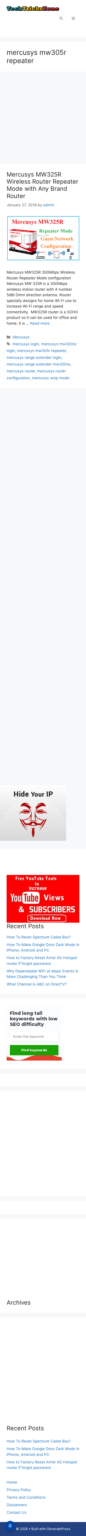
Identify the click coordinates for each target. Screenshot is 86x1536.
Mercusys (21, 337)
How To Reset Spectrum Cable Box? (39, 937)
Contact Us (16, 1512)
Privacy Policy (19, 1490)
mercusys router (21, 371)
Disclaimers (17, 1505)
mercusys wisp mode (50, 378)
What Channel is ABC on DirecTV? (37, 984)
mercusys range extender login (34, 357)
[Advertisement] (43, 119)
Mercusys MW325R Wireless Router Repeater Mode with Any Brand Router (42, 185)
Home (12, 1482)
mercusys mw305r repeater (41, 350)
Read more (40, 323)
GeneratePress (58, 1529)
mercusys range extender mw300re (38, 364)
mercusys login (26, 344)
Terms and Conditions (26, 1497)
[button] (61, 18)
